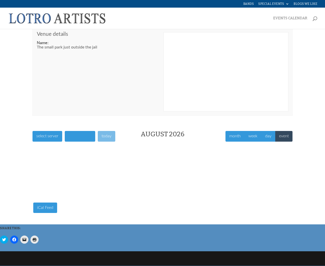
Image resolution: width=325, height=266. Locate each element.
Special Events (271, 4)
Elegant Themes (67, 258)
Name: (42, 42)
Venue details (52, 34)
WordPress (113, 258)
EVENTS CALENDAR (290, 18)
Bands (248, 4)
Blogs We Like (305, 4)
